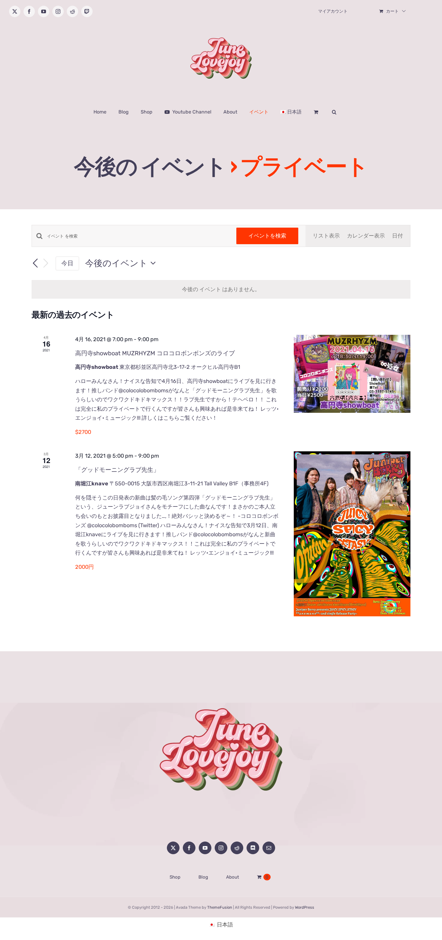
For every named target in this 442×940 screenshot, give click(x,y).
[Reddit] (237, 848)
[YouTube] (205, 848)
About (232, 877)
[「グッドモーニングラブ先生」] (352, 534)
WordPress (304, 907)
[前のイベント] (35, 263)
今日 (67, 263)
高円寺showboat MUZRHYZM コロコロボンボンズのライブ (155, 353)
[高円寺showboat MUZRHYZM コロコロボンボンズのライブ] (352, 374)
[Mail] (268, 848)
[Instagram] (221, 848)
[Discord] (253, 848)
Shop (175, 877)
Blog (203, 877)
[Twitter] (173, 848)
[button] (334, 112)
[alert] (221, 289)
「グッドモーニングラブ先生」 (117, 469)
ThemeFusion (219, 907)
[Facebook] (189, 848)
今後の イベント (150, 166)
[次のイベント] (46, 263)
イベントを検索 (267, 235)
